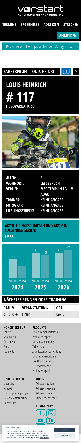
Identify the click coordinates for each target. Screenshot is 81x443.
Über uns (9, 383)
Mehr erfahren (44, 437)
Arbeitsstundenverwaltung (46, 351)
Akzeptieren (65, 430)
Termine (9, 24)
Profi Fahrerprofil (41, 370)
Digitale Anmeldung (43, 341)
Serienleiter (10, 341)
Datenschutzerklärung (15, 398)
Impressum (10, 403)
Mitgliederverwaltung (44, 356)
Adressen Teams (45, 393)
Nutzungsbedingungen (16, 393)
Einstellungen (64, 435)
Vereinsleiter (11, 336)
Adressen (51, 24)
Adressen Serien (45, 383)
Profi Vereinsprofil (42, 336)
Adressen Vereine (45, 388)
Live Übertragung (41, 361)
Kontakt (8, 388)
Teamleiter (9, 351)
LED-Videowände (41, 366)
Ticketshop (38, 346)
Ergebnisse (30, 24)
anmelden (68, 35)
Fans (6, 346)
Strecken (71, 24)
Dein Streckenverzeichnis (46, 332)
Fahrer (7, 332)
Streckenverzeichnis (46, 398)
